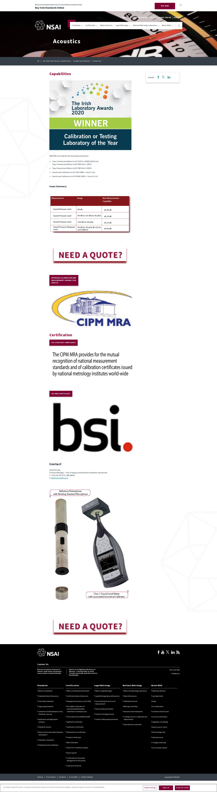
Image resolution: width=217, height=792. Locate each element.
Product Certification (74, 737)
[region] (108, 788)
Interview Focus (157, 737)
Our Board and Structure (160, 712)
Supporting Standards (45, 706)
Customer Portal (140, 17)
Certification (90, 25)
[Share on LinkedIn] (169, 77)
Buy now (165, 6)
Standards (76, 25)
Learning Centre (157, 696)
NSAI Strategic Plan (158, 732)
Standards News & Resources (48, 696)
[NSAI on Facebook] (158, 652)
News (154, 701)
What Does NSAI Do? (159, 691)
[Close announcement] (180, 5)
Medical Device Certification (76, 732)
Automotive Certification (75, 727)
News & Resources (130, 696)
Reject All (166, 788)
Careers (125, 17)
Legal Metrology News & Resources (107, 696)
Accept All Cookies (182, 788)
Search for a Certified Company (77, 748)
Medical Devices (106, 25)
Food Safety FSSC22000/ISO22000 (78, 717)
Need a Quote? (72, 753)
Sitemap (40, 777)
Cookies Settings (87, 777)
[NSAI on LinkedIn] (173, 652)
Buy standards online (160, 17)
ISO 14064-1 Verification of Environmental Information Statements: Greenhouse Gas (77, 709)
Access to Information (159, 717)
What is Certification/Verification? (78, 691)
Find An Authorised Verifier (104, 709)
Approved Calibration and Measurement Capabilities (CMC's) (63, 280)
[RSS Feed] (178, 652)
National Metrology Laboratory (145, 25)
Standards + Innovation (46, 740)
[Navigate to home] (48, 25)
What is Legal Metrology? (103, 691)
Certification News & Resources (77, 696)
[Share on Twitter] (163, 77)
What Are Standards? (45, 691)
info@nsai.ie (175, 673)
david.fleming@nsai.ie (59, 478)
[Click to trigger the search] (179, 25)
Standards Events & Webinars (48, 745)
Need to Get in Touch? (159, 727)
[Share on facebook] (158, 77)
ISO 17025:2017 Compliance (63, 342)
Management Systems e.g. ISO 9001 (79, 701)
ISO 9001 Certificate (60, 394)
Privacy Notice (51, 777)
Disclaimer (62, 777)
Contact (177, 17)
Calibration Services (81, 61)
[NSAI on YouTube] (162, 652)
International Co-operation (133, 724)
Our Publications (157, 706)
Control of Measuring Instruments (106, 719)
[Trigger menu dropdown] (81, 25)
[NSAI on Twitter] (167, 652)
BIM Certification (72, 743)
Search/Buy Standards (46, 701)
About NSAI (166, 25)
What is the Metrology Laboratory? (135, 691)
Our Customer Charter (159, 748)
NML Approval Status (131, 706)
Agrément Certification (74, 722)
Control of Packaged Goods (104, 714)
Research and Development (133, 712)
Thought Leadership (159, 743)
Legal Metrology (122, 25)
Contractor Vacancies (74, 766)
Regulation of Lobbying (160, 722)
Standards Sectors (44, 727)
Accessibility (73, 777)
